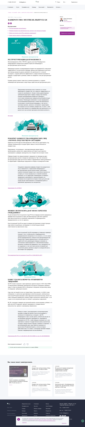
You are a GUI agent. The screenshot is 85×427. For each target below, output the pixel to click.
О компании (10, 7)
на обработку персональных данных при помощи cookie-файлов (40, 419)
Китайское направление (50, 415)
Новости (35, 410)
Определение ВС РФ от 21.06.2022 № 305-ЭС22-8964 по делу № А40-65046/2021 (29, 336)
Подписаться (74, 2)
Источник (10, 115)
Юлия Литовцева (68, 18)
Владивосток (48, 410)
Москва (47, 403)
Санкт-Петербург (49, 406)
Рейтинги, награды (37, 408)
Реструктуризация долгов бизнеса (17, 28)
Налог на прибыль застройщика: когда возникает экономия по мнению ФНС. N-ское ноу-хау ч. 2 (18, 381)
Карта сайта (9, 407)
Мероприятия (50, 7)
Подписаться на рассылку (67, 33)
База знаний (41, 7)
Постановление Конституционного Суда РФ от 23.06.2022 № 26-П (25, 255)
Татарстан (48, 413)
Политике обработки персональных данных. (47, 420)
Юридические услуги (26, 403)
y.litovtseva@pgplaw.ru (68, 21)
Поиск (58, 2)
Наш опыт (36, 406)
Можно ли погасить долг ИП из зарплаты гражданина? (22, 33)
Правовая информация (11, 410)
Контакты (58, 7)
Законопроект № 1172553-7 (15, 188)
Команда (34, 7)
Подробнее (24, 422)
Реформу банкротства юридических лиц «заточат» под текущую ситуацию (27, 30)
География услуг (25, 7)
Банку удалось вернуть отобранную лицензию (20, 35)
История (35, 415)
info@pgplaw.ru (22, 2)
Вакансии (36, 413)
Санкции (23, 408)
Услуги (17, 7)
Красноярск (48, 408)
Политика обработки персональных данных (11, 414)
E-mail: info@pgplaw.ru (64, 413)
